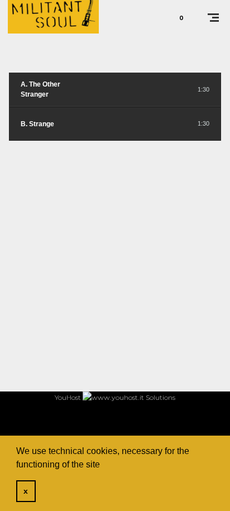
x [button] (25, 490)
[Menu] (213, 16)
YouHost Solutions (115, 397)
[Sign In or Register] (150, 17)
